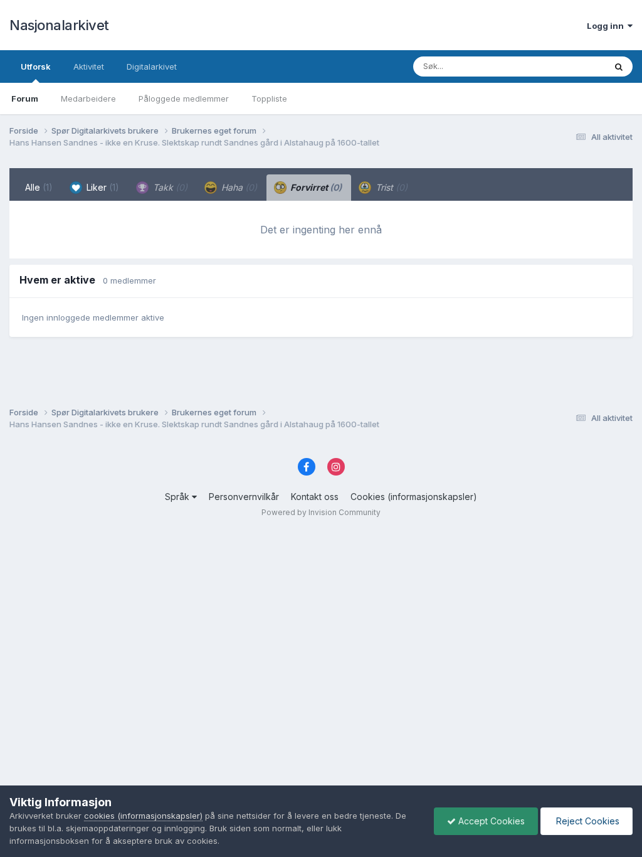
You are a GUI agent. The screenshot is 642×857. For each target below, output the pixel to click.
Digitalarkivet (152, 66)
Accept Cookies (490, 821)
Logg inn (607, 26)
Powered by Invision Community (321, 512)
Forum (24, 98)
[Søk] (619, 66)
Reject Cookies (586, 821)
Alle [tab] (39, 187)
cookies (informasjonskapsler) (143, 816)
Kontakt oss (315, 496)
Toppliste (269, 98)
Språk (178, 496)
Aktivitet (88, 66)
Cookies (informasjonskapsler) (413, 496)
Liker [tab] (101, 187)
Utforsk (36, 66)
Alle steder (568, 66)
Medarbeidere (88, 98)
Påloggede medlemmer (184, 98)
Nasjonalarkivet (59, 25)
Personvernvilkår (244, 496)
